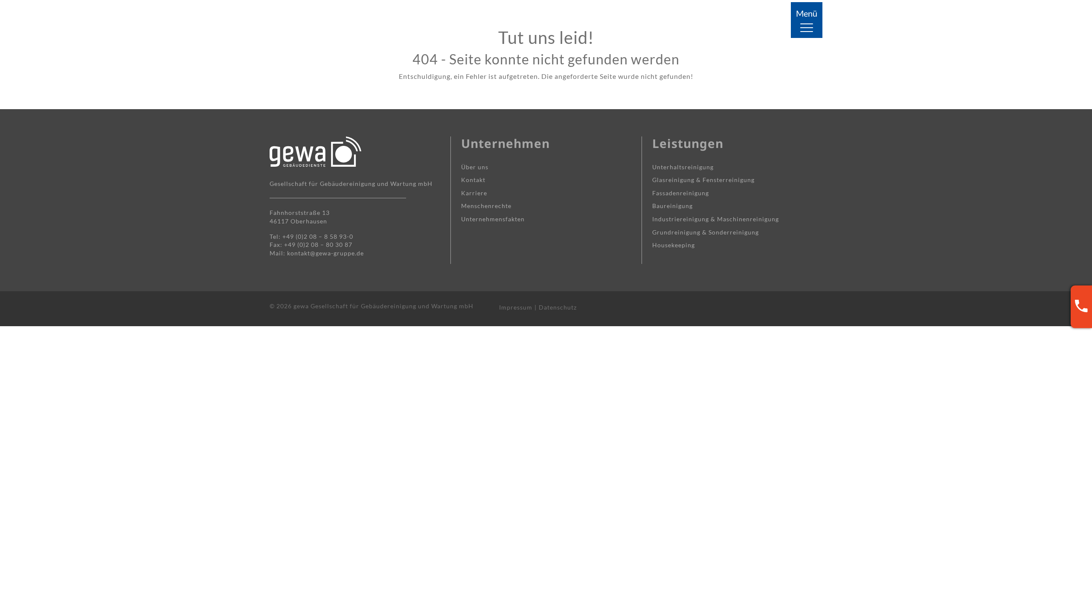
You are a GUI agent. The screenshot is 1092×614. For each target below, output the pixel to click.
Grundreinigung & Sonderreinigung (705, 232)
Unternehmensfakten (493, 219)
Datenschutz (558, 307)
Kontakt (473, 179)
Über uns (474, 167)
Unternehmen (505, 143)
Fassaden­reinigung (680, 193)
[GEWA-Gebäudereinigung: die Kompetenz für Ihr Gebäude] (315, 20)
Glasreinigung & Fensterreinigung (703, 179)
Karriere (474, 193)
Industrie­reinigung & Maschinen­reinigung (715, 219)
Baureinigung (672, 205)
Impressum (515, 307)
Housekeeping (673, 245)
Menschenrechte (486, 205)
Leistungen (687, 143)
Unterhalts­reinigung (683, 167)
